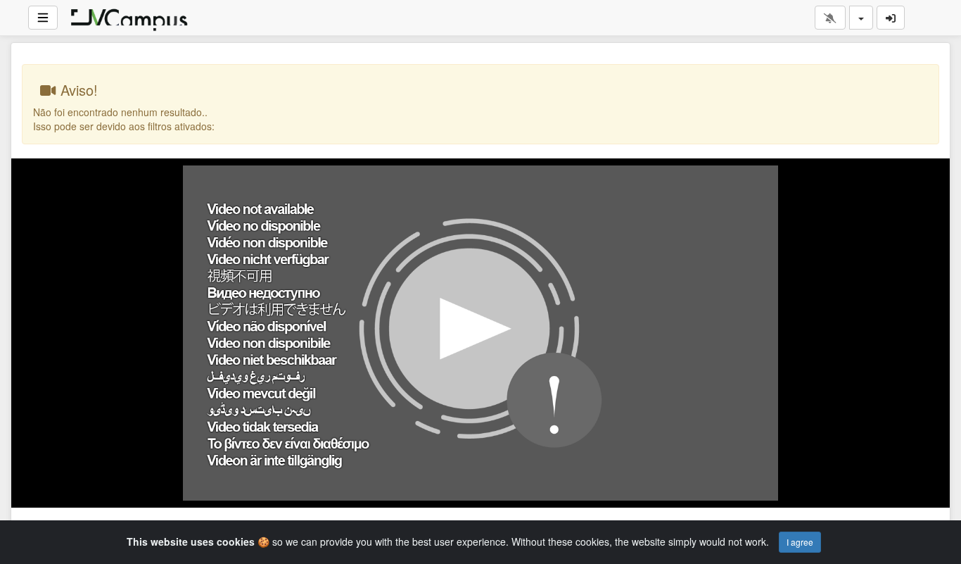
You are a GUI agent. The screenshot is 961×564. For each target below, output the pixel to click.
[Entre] (891, 18)
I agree (800, 542)
